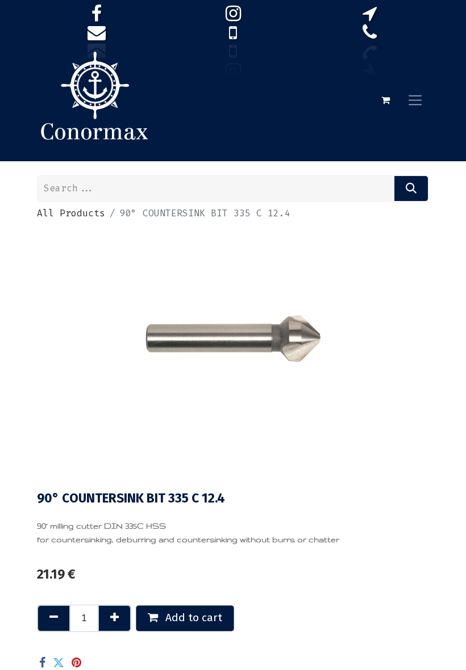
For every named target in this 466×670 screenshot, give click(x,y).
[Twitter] (58, 662)
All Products (71, 213)
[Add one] (114, 618)
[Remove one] (53, 618)
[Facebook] (42, 662)
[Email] (94, 662)
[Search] (411, 188)
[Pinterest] (76, 662)
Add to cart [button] (192, 617)
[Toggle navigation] (415, 100)
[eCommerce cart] (385, 100)
